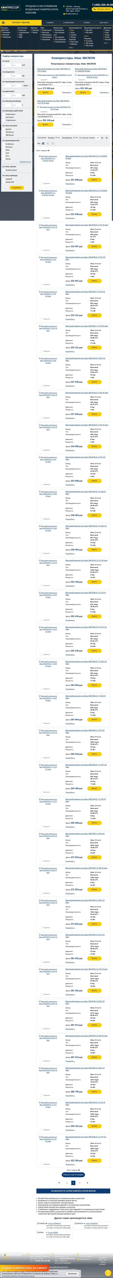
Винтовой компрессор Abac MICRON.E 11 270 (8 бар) (85, 1104)
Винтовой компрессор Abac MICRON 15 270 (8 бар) (87, 969)
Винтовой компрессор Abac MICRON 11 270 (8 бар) (86, 560)
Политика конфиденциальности (56, 1267)
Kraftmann (74, 44)
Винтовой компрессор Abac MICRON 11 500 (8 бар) (86, 868)
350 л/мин (89, 30)
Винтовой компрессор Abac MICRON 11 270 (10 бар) (85, 731)
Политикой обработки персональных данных (18, 1276)
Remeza (9, 147)
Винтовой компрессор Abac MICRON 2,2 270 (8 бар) (54, 70)
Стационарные (47, 37)
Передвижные (46, 35)
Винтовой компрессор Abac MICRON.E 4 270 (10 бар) (85, 458)
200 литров (89, 45)
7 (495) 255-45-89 (102, 4)
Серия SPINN (53, 1232)
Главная (50, 23)
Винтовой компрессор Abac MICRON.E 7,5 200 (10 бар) (86, 663)
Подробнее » (67, 92)
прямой (9, 179)
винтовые (10, 117)
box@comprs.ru (72, 14)
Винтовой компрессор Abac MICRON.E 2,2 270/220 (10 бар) (86, 192)
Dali (7, 153)
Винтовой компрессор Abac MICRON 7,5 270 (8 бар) (87, 326)
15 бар (107, 35)
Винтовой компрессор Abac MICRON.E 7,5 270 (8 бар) (86, 800)
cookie (22, 1271)
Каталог (8, 51)
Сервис (87, 23)
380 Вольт (10, 135)
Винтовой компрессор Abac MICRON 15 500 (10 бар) (85, 1002)
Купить (45, 92)
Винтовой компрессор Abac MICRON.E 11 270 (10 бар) (86, 1138)
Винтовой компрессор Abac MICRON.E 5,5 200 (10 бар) (86, 527)
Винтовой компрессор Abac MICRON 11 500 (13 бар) (85, 901)
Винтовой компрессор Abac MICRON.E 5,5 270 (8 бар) (53, 102)
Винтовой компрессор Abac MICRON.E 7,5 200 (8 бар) (86, 697)
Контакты (104, 23)
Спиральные (7, 37)
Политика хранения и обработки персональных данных (56, 1269)
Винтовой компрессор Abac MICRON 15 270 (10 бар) (85, 936)
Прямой (34, 32)
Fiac (7, 156)
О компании (68, 23)
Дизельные (22, 30)
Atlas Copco (74, 41)
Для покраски (59, 37)
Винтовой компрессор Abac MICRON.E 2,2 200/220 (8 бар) (91, 70)
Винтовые (6, 34)
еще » (71, 47)
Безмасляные (46, 30)
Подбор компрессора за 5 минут (24, 1268)
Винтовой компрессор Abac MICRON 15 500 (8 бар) (87, 1036)
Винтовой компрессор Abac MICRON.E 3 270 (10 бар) (85, 258)
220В (20, 35)
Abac (72, 30)
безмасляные (11, 170)
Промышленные (60, 41)
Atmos (73, 32)
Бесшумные (46, 39)
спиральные (11, 120)
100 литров (89, 43)
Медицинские (59, 30)
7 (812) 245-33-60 (67, 1258)
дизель (8, 129)
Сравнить (44, 80)
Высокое (108, 39)
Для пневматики (60, 39)
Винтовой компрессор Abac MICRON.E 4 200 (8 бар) (87, 393)
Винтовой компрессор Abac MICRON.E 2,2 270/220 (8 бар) (86, 157)
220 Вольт (10, 132)
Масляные (45, 32)
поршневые (10, 114)
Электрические (24, 32)
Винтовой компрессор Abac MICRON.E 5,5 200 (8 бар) (86, 493)
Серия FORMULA (54, 1223)
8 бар (107, 32)
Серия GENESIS (92, 1223)
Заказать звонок (103, 9)
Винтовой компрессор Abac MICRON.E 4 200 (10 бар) (85, 359)
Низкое (107, 30)
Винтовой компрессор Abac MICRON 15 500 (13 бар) (85, 1069)
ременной (10, 182)
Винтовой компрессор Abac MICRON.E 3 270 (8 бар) (87, 225)
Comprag (73, 35)
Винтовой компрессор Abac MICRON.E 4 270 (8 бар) (87, 425)
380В (20, 37)
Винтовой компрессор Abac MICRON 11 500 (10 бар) (85, 835)
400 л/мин (89, 32)
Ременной (35, 30)
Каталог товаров (21, 23)
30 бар (107, 37)
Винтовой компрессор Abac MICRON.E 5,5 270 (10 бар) (86, 628)
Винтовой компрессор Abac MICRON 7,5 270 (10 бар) (85, 293)
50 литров (89, 41)
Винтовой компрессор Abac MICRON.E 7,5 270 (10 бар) (86, 766)
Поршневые (6, 32)
